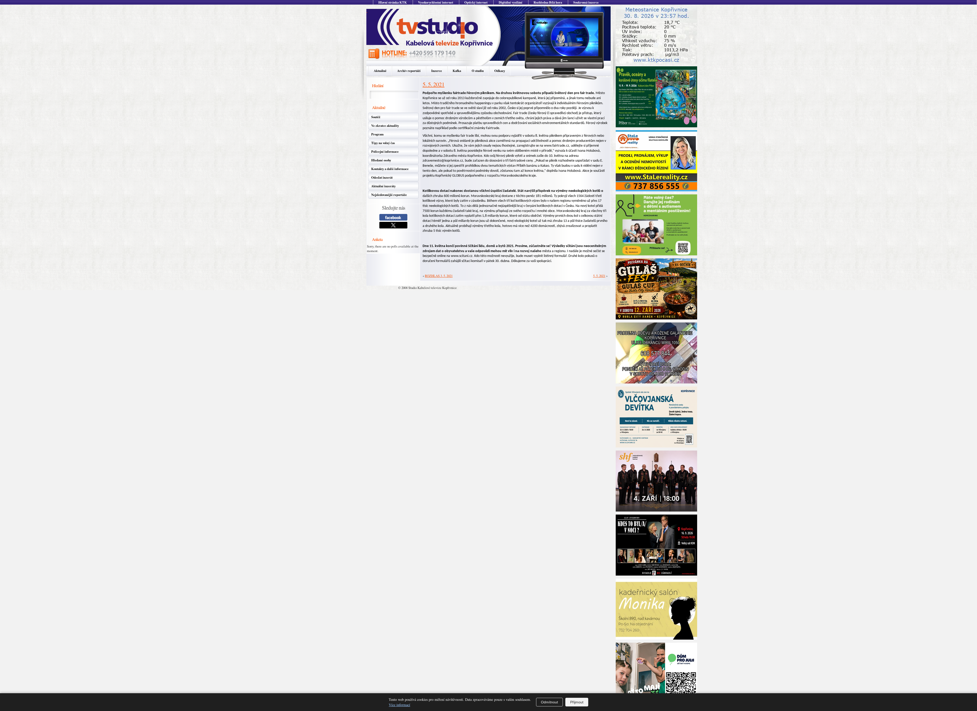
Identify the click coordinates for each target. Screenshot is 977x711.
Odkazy (499, 70)
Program (377, 134)
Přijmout (576, 702)
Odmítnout (549, 702)
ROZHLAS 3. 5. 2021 (439, 275)
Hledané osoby (381, 160)
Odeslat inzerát (382, 177)
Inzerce (436, 70)
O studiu (478, 70)
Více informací (399, 704)
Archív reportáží (409, 70)
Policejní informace (385, 151)
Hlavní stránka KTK (392, 2)
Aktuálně (380, 70)
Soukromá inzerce (586, 2)
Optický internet (475, 2)
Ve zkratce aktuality (385, 125)
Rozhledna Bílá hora (548, 2)
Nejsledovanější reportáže (389, 194)
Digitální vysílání (510, 2)
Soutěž (375, 117)
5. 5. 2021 (433, 84)
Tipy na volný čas (383, 143)
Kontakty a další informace (390, 168)
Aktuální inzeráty (383, 186)
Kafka (457, 70)
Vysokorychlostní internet (435, 2)
